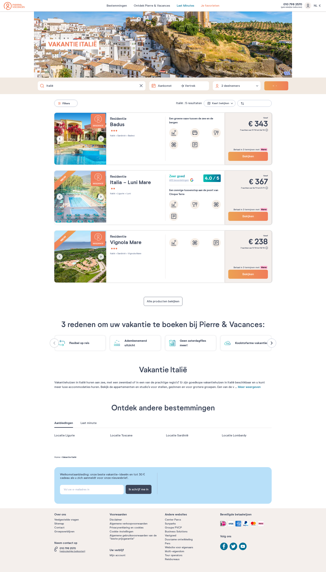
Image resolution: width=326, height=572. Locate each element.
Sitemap (59, 523)
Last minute (89, 423)
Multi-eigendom (174, 551)
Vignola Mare (134, 253)
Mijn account (117, 555)
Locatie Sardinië (177, 435)
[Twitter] (233, 546)
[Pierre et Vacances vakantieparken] (14, 6)
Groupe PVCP (173, 527)
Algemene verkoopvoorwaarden (129, 523)
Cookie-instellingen (121, 531)
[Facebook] (224, 546)
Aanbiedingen (63, 423)
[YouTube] (243, 546)
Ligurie (120, 193)
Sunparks (170, 523)
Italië (112, 135)
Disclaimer (116, 519)
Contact (59, 527)
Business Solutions (176, 531)
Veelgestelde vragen (66, 519)
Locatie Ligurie (64, 435)
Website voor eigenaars (179, 547)
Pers (167, 543)
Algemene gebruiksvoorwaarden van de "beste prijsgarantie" (133, 537)
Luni (128, 193)
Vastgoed (170, 535)
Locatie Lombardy (234, 435)
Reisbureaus (172, 559)
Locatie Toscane (121, 435)
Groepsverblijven (64, 531)
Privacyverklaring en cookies (127, 527)
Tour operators (173, 555)
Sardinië (121, 135)
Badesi (131, 135)
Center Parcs (173, 519)
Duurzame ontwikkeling (179, 539)
